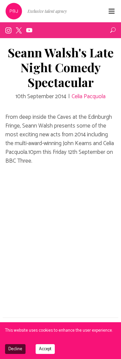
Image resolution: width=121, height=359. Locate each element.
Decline (15, 349)
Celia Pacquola (89, 96)
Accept (45, 349)
